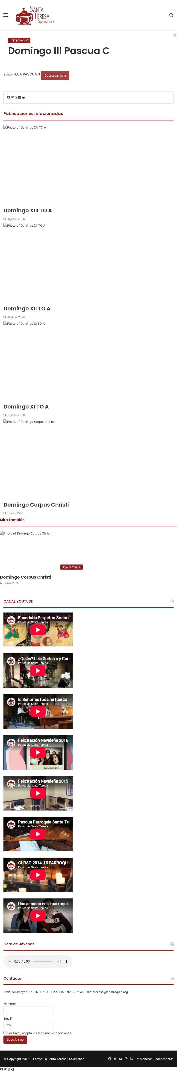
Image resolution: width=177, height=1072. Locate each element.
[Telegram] (12, 1069)
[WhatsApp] (9, 1069)
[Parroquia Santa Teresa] (35, 14)
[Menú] (5, 16)
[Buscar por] (171, 16)
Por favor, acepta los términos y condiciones (38, 1033)
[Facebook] (2, 1069)
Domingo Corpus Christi (25, 577)
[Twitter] (6, 1069)
